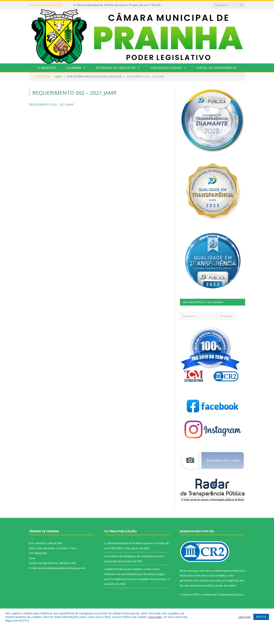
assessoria (207, 575)
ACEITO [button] (261, 617)
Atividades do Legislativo (116, 68)
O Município (47, 68)
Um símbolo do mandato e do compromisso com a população (114, 5)
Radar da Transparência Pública (224, 594)
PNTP (196, 594)
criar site (204, 570)
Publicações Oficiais (166, 68)
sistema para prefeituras (229, 570)
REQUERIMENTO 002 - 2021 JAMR (51, 104)
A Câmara (74, 68)
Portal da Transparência (216, 68)
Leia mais (155, 617)
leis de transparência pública (197, 585)
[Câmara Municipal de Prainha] (137, 35)
